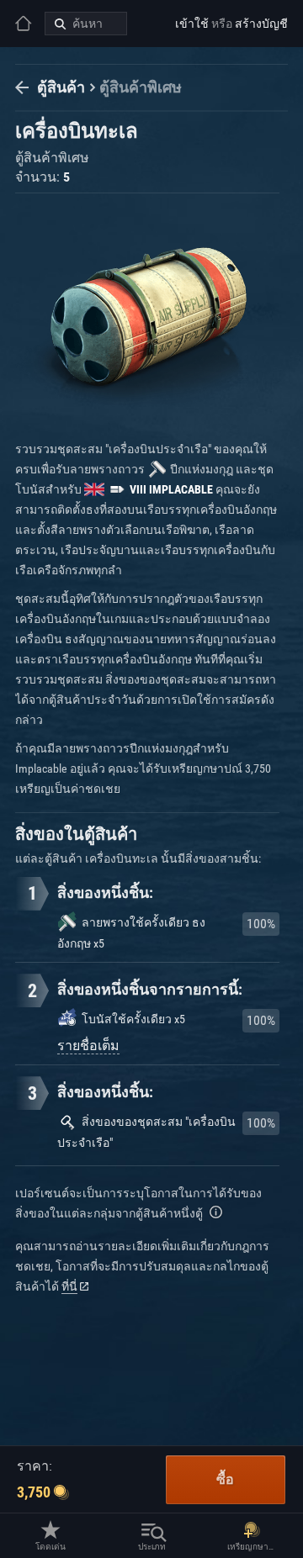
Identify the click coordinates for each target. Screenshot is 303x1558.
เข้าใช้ (192, 23)
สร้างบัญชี (261, 23)
